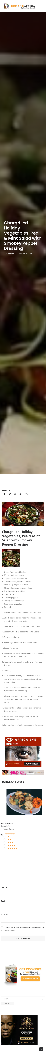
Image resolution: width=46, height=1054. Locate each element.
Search (7, 1003)
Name (4, 887)
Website (4, 914)
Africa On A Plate (25, 253)
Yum (27, 494)
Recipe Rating (6, 826)
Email (4, 901)
